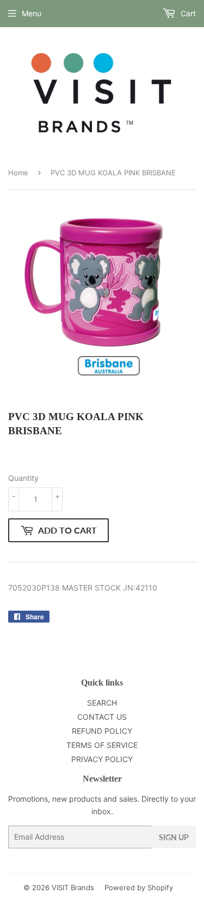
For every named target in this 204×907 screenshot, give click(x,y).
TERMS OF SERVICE (102, 745)
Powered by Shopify (138, 887)
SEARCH (102, 702)
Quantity (23, 478)
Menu (31, 13)
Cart (187, 13)
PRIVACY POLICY (102, 759)
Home (18, 172)
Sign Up (174, 837)
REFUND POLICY (102, 730)
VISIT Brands (73, 887)
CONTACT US (102, 716)
